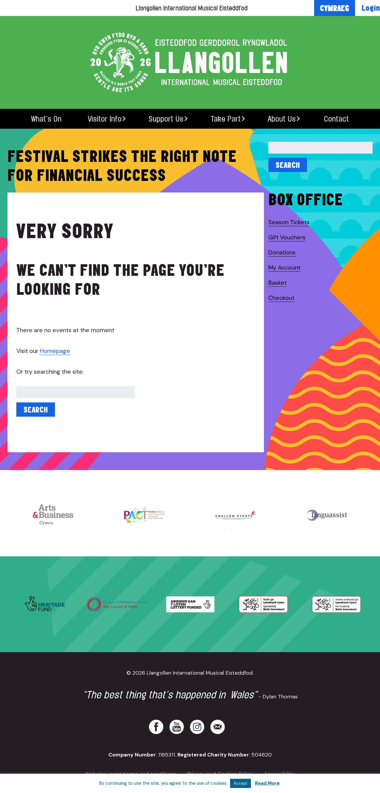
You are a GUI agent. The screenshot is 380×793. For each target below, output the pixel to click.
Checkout (281, 298)
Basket (277, 282)
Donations (282, 252)
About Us (282, 118)
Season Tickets (289, 222)
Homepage (55, 351)
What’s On (46, 118)
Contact (336, 118)
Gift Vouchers (286, 237)
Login (371, 7)
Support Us (165, 118)
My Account (284, 267)
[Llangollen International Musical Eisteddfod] (190, 62)
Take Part (226, 118)
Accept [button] (240, 783)
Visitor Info (104, 118)
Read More (267, 783)
